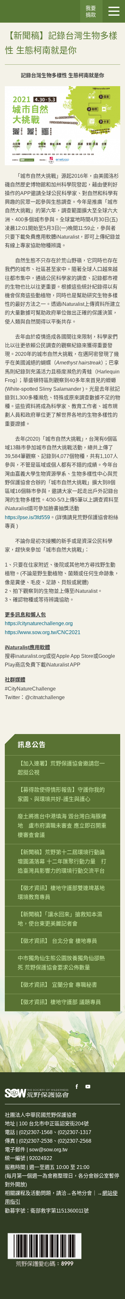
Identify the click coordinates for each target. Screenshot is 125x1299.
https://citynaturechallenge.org (39, 623)
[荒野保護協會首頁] (37, 1093)
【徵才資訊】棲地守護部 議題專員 (59, 1002)
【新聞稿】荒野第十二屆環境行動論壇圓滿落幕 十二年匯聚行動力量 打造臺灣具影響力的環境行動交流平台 (62, 861)
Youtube (88, 1086)
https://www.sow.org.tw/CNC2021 (42, 632)
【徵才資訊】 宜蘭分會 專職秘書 (57, 985)
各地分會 (81, 1193)
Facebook (77, 1086)
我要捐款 (91, 11)
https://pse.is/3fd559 (27, 517)
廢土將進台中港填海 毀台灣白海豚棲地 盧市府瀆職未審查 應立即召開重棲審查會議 (62, 825)
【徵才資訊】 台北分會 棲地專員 (57, 941)
